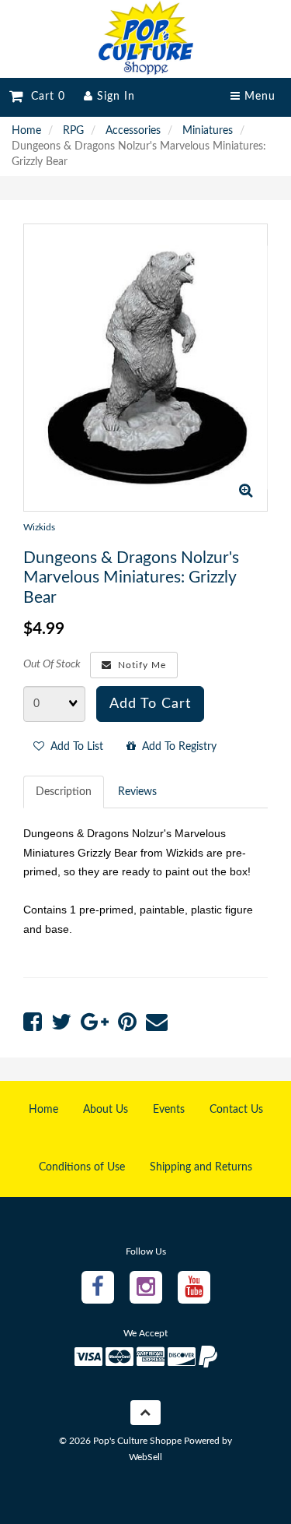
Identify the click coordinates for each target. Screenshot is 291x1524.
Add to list (73, 746)
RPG (73, 130)
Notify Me (139, 665)
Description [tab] (64, 792)
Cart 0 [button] (44, 96)
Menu (258, 96)
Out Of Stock (52, 664)
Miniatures (207, 130)
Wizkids (39, 527)
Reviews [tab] (137, 792)
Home (26, 130)
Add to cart (150, 704)
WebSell (145, 1457)
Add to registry (176, 746)
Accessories (133, 130)
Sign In (114, 96)
